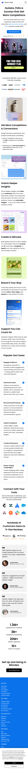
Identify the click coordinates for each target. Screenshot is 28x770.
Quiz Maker (4, 686)
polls (16, 24)
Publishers (3, 718)
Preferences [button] (20, 758)
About (2, 747)
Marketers (3, 716)
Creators (3, 720)
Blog (2, 731)
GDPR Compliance (5, 735)
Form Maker (4, 691)
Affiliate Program (5, 739)
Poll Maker (3, 688)
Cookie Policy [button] (11, 757)
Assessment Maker (5, 693)
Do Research (4, 707)
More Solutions (5, 710)
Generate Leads (5, 703)
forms (7, 26)
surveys (20, 24)
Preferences (14, 766)
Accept (14, 763)
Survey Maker (4, 689)
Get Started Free (14, 31)
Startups (3, 724)
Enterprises (4, 725)
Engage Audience (5, 701)
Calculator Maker (5, 695)
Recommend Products (6, 708)
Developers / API (5, 741)
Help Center (4, 733)
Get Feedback (4, 705)
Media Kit (3, 737)
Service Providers (5, 722)
